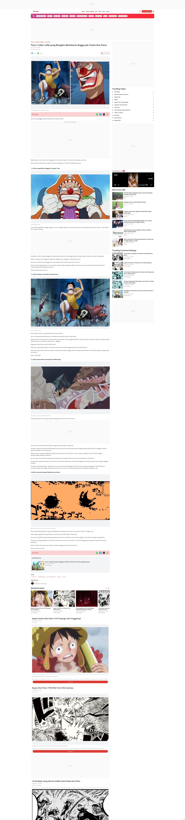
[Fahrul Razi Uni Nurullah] (32, 583)
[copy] (107, 114)
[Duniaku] (36, 11)
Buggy (40, 119)
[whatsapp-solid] (97, 114)
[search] (140, 11)
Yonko (49, 119)
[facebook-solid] (100, 114)
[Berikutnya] (110, 597)
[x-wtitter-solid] (104, 114)
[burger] (153, 11)
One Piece (72, 163)
